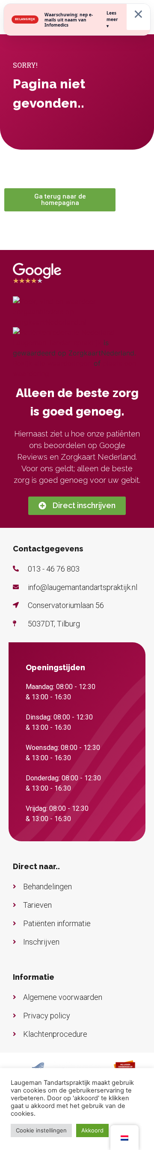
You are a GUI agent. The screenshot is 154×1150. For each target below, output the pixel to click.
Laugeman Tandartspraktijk (57, 342)
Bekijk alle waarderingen (52, 363)
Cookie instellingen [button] (41, 1130)
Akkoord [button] (92, 1130)
